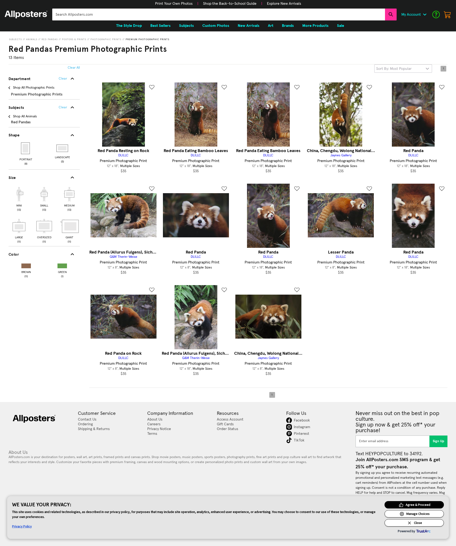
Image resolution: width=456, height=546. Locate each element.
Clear (63, 107)
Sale (340, 26)
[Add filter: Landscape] (62, 148)
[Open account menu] (424, 14)
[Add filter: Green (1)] (62, 264)
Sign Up (438, 441)
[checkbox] (19, 198)
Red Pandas (50, 39)
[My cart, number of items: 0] (447, 14)
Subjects (15, 39)
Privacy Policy (22, 526)
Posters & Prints (74, 39)
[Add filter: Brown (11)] (26, 264)
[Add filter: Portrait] (26, 148)
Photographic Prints (105, 39)
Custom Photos (215, 26)
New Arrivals (248, 26)
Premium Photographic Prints (147, 39)
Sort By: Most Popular (394, 69)
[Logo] (26, 14)
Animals (31, 39)
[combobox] (218, 14)
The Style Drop (129, 26)
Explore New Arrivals (284, 3)
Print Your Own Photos (174, 3)
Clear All (74, 67)
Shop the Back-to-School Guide (229, 3)
